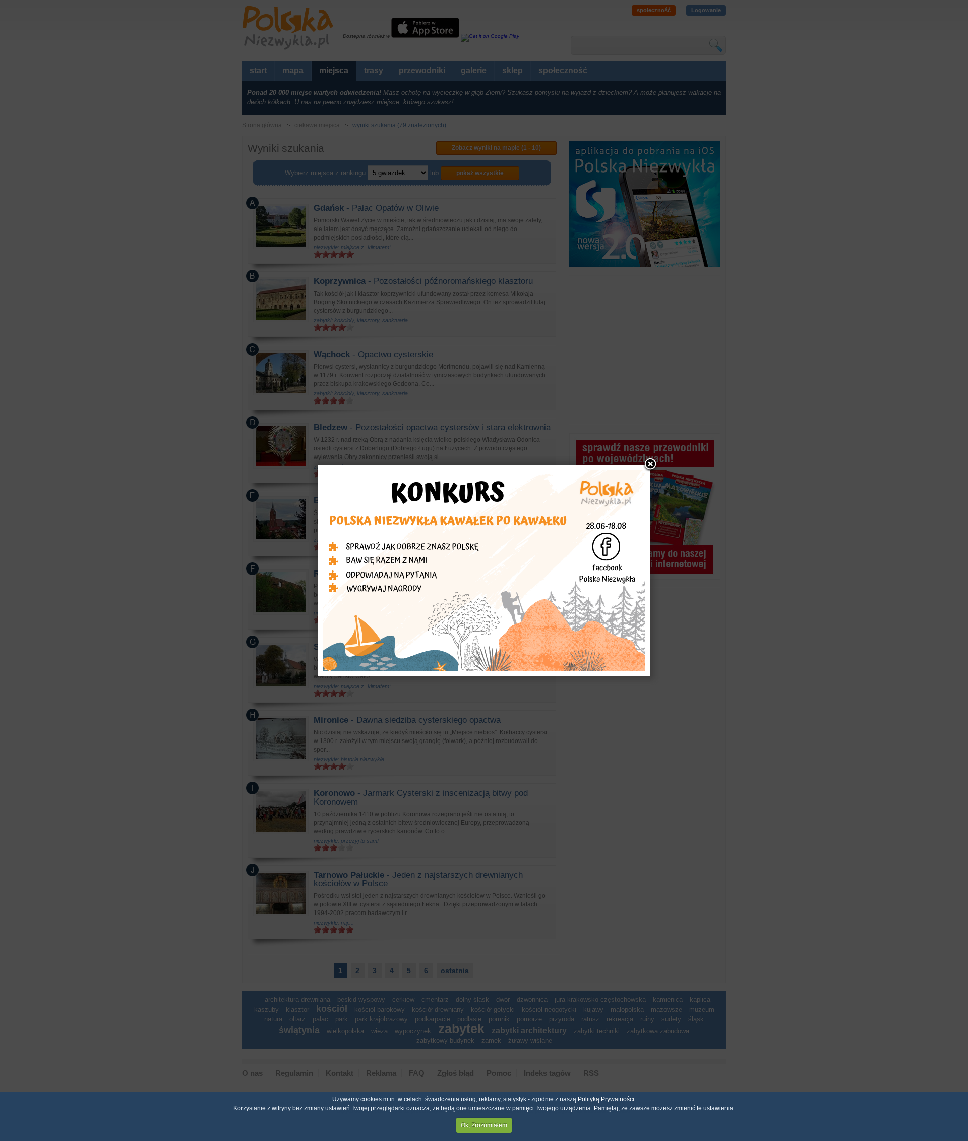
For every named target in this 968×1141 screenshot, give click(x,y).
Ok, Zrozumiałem (484, 1125)
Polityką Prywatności (606, 1099)
